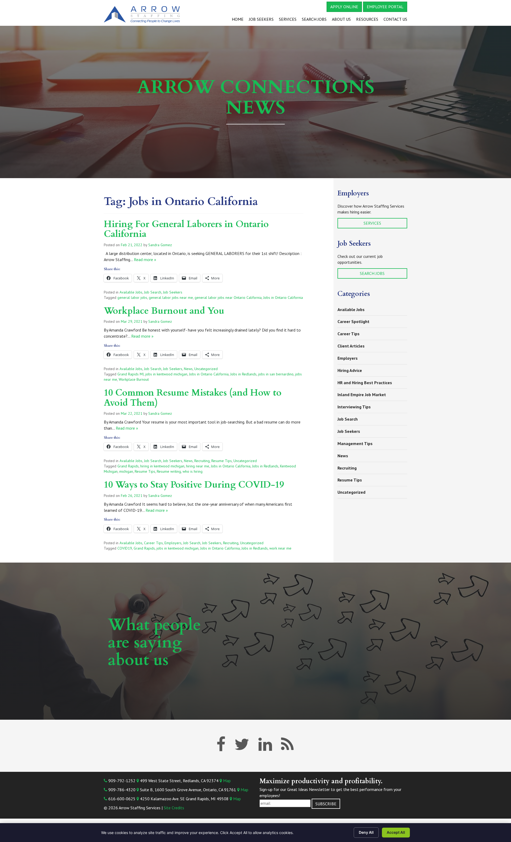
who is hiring (193, 471)
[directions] (138, 780)
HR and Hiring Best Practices (364, 382)
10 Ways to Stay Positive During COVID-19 (194, 485)
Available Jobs (130, 292)
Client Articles (351, 346)
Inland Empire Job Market (361, 394)
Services (287, 19)
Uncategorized (206, 368)
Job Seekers (261, 19)
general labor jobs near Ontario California (228, 297)
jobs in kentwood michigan (166, 374)
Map (226, 780)
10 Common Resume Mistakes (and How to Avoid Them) (193, 398)
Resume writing (169, 471)
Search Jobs (314, 19)
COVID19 (124, 548)
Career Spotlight (353, 321)
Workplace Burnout (134, 379)
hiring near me (197, 466)
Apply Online (344, 6)
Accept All (396, 832)
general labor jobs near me (171, 297)
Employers (173, 543)
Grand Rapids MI (130, 374)
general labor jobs (132, 297)
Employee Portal (385, 6)
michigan (126, 471)
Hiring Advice (349, 370)
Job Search (152, 292)
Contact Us (395, 19)
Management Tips (355, 443)
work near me (280, 548)
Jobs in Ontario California (283, 297)
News (188, 368)
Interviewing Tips (354, 406)
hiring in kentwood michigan (162, 466)
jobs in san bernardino (276, 374)
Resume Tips (221, 460)
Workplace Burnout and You (164, 311)
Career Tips (153, 543)
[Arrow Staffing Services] (149, 13)
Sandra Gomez (160, 244)
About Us (341, 19)
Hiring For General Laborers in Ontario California (186, 229)
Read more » (145, 259)
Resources (367, 19)
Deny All (366, 832)
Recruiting (202, 460)
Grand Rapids (128, 466)
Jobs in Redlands (243, 374)
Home (238, 19)
